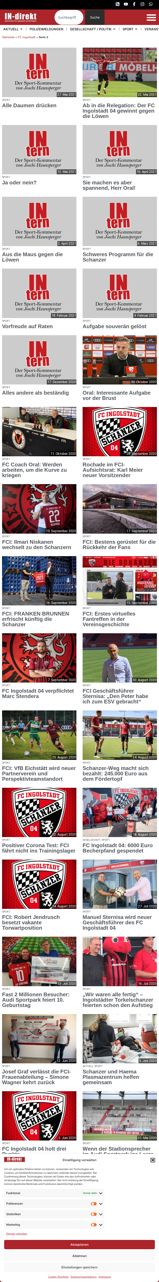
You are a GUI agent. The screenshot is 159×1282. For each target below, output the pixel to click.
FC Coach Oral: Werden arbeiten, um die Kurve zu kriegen (34, 469)
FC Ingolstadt (26, 37)
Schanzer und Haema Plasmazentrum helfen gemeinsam (111, 1077)
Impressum (105, 1276)
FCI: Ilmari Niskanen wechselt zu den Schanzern (36, 544)
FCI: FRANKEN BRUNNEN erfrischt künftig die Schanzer (35, 619)
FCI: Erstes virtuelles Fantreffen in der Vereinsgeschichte (109, 619)
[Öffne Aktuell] (21, 29)
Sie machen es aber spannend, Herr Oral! (109, 185)
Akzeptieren (79, 1245)
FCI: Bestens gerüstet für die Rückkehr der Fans (119, 544)
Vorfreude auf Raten (27, 326)
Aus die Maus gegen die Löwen (32, 257)
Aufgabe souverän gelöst (114, 326)
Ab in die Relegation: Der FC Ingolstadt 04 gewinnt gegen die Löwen (119, 110)
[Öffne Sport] (136, 29)
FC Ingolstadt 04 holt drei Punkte (34, 1151)
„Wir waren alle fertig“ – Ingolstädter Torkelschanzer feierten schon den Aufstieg (118, 999)
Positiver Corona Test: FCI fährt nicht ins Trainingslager (38, 848)
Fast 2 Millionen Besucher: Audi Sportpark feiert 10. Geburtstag (36, 999)
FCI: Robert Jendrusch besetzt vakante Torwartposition (31, 922)
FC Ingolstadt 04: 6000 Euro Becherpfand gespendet (118, 848)
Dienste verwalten (16, 1233)
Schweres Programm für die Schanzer (118, 257)
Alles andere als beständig (35, 393)
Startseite (8, 37)
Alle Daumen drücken (29, 105)
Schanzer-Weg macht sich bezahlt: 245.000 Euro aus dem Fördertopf (116, 773)
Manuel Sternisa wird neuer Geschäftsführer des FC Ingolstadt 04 (117, 922)
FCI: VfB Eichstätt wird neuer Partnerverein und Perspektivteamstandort (39, 773)
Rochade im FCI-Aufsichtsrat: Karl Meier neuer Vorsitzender (113, 469)
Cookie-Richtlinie (58, 1276)
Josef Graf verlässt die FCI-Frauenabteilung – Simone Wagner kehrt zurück (36, 1077)
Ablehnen (79, 1256)
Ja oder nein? (19, 182)
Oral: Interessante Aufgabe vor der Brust (117, 395)
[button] (153, 1160)
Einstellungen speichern (79, 1267)
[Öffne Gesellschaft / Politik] (114, 29)
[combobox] (69, 17)
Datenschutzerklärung (83, 1276)
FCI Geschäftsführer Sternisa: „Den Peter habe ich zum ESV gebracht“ (115, 696)
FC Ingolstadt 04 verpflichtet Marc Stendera (38, 693)
